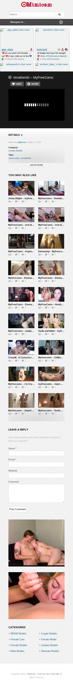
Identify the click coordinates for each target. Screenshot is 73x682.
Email (11, 459)
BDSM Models (18, 633)
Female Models (19, 645)
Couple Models (49, 633)
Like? (19, 84)
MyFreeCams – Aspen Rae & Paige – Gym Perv (33, 251)
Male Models (18, 651)
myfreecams (14, 158)
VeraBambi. (26, 158)
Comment (13, 481)
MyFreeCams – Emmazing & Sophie (27, 304)
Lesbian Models (15, 151)
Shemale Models (50, 651)
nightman (22, 142)
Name (11, 448)
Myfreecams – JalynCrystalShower (27, 410)
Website (12, 470)
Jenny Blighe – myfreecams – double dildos (31, 198)
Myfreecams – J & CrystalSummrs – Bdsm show (34, 384)
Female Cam (18, 639)
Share (34, 84)
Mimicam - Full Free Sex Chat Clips (44, 674)
